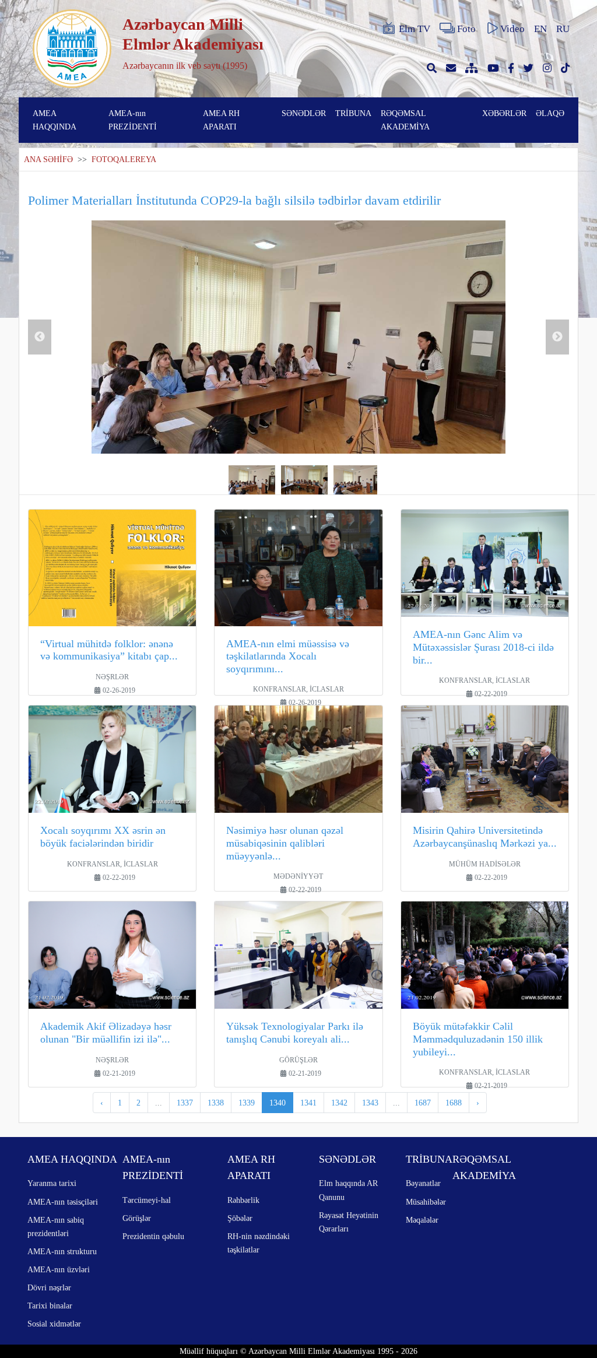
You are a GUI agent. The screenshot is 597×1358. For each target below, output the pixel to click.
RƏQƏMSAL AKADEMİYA (405, 119)
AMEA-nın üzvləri (58, 1269)
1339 (246, 1102)
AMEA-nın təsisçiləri (62, 1201)
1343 (370, 1102)
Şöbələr (239, 1218)
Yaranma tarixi (51, 1183)
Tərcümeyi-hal (146, 1200)
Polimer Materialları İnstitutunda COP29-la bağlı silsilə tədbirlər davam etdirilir (234, 200)
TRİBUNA (353, 113)
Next (557, 337)
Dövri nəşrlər (49, 1287)
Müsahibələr (426, 1201)
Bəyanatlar (423, 1183)
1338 (216, 1102)
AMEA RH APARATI (221, 119)
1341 (308, 1102)
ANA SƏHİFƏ (48, 159)
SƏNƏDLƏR (304, 113)
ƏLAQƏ (550, 113)
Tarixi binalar (49, 1305)
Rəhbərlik (243, 1200)
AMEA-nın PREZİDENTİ (132, 119)
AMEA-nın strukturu (62, 1251)
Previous (39, 337)
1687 (423, 1102)
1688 (453, 1102)
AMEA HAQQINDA (54, 119)
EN (540, 28)
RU (563, 28)
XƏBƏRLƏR (504, 113)
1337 (185, 1102)
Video (512, 28)
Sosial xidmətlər (54, 1323)
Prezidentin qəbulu (153, 1236)
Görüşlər (136, 1218)
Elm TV (414, 28)
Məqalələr (422, 1219)
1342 (339, 1102)
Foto (466, 28)
